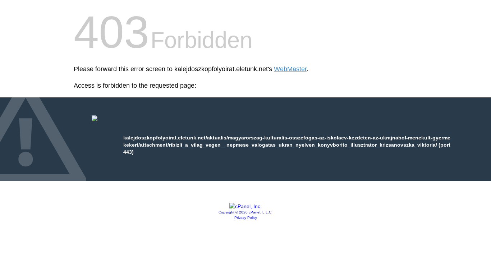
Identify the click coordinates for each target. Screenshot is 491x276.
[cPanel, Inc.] (245, 206)
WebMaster (290, 69)
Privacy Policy (245, 218)
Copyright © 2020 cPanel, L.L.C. (245, 212)
